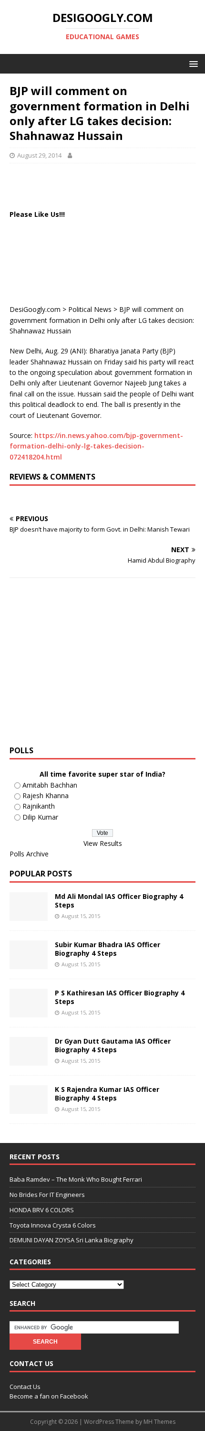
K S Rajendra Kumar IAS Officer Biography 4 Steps (107, 1093)
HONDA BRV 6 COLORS (42, 1210)
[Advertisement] (107, 185)
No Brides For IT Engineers (47, 1194)
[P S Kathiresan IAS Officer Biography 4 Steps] (29, 1011)
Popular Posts (41, 873)
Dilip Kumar (40, 817)
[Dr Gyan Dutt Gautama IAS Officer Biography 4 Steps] (29, 1060)
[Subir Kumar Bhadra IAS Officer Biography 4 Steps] (29, 963)
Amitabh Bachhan (49, 785)
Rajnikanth (38, 806)
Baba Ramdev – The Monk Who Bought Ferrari (76, 1179)
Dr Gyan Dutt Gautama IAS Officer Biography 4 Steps (113, 1045)
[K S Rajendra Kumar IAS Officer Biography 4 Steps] (29, 1108)
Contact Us (25, 1386)
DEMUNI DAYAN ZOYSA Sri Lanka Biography (71, 1240)
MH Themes (159, 1422)
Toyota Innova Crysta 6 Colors (53, 1225)
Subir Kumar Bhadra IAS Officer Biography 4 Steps (107, 949)
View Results (102, 843)
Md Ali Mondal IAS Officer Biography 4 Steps (119, 900)
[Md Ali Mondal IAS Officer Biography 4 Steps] (29, 915)
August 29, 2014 (39, 155)
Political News (90, 309)
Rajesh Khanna (45, 795)
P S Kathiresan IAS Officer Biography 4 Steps (119, 997)
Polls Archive (29, 853)
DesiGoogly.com (35, 309)
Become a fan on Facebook (49, 1396)
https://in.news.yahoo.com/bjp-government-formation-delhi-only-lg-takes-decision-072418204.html (96, 446)
